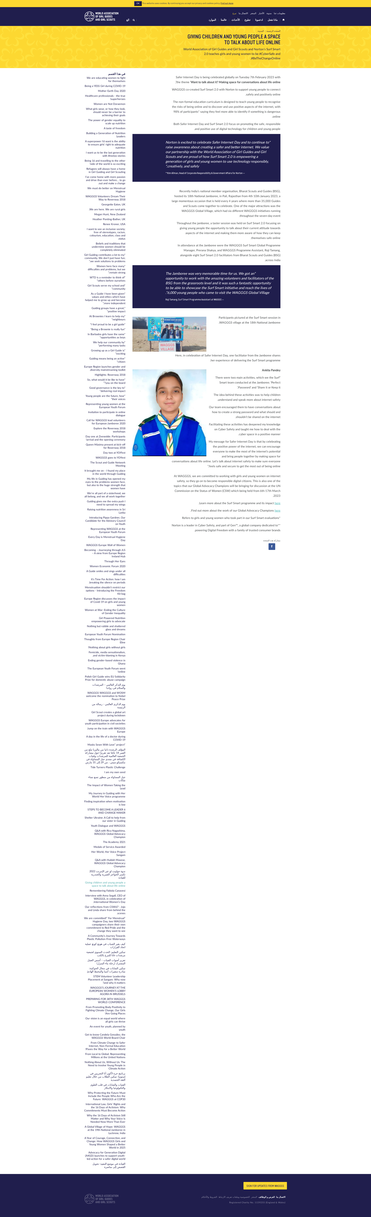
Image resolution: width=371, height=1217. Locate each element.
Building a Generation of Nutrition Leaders (105, 135)
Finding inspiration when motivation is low (104, 803)
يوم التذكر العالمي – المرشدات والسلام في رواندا (108, 686)
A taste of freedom (114, 128)
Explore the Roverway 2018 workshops (109, 430)
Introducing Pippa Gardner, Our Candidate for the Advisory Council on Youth (105, 520)
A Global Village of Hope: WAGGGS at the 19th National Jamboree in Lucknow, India (105, 1130)
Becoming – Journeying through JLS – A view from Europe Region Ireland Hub (104, 553)
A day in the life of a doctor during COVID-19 (105, 738)
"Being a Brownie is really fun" (107, 329)
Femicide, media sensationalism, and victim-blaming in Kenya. (107, 654)
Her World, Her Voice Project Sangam (108, 854)
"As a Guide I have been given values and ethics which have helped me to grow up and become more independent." (105, 299)
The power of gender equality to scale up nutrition (106, 122)
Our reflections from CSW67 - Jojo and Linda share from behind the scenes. (105, 910)
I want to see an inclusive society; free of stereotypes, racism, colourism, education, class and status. (106, 234)
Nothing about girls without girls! (106, 647)
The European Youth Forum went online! (106, 670)
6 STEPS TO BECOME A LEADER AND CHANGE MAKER (106, 811)
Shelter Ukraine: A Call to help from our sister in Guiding (105, 819)
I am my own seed (114, 772)
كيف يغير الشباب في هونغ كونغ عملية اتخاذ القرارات (105, 946)
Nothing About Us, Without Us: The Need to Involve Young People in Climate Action (105, 1065)
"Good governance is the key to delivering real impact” (107, 389)
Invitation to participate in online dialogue (106, 414)
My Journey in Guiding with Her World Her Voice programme (107, 795)
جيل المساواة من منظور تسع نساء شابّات (106, 779)
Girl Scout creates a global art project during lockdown (108, 714)
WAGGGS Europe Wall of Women (105, 545)
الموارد (212, 20)
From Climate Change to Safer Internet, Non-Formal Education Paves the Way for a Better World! (105, 1046)
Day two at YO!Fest (114, 453)
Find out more (227, 3)
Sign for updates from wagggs (265, 1186)
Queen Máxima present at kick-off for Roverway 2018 (105, 446)
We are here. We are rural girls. (107, 209)
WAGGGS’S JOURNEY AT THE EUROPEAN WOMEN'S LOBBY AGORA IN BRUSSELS (107, 991)
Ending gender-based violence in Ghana (106, 662)
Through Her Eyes (114, 561)
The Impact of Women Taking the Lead (106, 787)
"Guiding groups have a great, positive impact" (108, 310)
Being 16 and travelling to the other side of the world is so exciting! (105, 162)
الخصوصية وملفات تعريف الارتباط (234, 1197)
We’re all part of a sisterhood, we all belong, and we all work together (104, 495)
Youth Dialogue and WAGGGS (108, 826)
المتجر (253, 13)
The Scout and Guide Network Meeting (107, 464)
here (277, 503)
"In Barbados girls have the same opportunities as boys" (106, 336)
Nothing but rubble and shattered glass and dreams (106, 628)
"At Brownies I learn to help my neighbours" (107, 318)
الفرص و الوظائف (267, 1197)
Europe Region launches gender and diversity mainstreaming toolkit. (104, 368)
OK (138, 3)
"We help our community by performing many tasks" (109, 344)
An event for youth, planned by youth (107, 1028)
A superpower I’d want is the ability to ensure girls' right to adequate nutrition (105, 144)
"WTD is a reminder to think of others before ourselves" (107, 279)
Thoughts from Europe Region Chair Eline (104, 641)
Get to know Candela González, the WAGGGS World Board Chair (105, 1036)
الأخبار (261, 13)
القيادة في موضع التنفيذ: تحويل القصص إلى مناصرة (108, 1165)
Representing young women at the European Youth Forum (105, 406)
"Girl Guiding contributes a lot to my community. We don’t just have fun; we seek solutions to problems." (104, 258)
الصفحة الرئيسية (273, 31)
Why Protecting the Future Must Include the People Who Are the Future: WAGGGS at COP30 (106, 1096)
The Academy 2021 (114, 842)
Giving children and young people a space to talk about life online (105, 884)
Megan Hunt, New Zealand (109, 214)
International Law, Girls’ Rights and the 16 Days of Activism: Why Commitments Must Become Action (104, 1107)
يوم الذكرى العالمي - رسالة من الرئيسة (108, 706)
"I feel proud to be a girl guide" (107, 324)
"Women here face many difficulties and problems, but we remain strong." (106, 269)
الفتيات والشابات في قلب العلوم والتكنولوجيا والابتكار (108, 1086)
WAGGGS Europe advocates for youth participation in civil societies (105, 722)
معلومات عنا (279, 13)
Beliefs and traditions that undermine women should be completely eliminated (108, 246)
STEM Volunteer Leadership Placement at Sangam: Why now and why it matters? (106, 979)
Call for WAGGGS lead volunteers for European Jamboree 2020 (106, 422)
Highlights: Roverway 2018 (110, 375)
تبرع (234, 13)
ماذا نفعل (273, 20)
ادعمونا (259, 20)
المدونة (261, 31)
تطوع (247, 20)
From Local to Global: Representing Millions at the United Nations (105, 1056)
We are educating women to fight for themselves (106, 80)
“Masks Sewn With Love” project (106, 745)
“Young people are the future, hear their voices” (105, 398)
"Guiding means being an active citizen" (107, 360)
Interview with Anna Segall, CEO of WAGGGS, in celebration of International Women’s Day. (105, 898)
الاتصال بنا (243, 13)
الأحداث (236, 20)
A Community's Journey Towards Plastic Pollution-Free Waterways (106, 938)
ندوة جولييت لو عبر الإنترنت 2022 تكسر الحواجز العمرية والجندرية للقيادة (107, 874)
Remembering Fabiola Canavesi (107, 891)
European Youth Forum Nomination (105, 634)
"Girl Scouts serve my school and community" (106, 287)
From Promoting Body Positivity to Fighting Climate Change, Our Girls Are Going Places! (105, 1010)
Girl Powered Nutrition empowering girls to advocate (108, 620)
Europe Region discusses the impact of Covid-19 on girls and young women (104, 602)
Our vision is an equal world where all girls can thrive (105, 1020)
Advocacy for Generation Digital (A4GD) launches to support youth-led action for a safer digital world (105, 1155)
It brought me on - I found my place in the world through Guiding (104, 472)
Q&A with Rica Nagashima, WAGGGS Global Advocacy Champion (109, 834)
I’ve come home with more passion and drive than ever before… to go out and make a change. (105, 180)
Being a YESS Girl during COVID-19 (105, 86)
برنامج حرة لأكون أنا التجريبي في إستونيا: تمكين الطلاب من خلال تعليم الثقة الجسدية (105, 1076)
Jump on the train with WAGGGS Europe (106, 730)
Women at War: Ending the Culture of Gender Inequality (105, 612)
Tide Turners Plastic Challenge (108, 767)
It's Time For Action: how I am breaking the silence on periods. (107, 581)
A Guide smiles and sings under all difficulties (105, 573)
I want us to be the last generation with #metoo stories (105, 154)
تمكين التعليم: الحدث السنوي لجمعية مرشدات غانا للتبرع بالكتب (105, 954)
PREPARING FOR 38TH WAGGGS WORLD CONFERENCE (105, 1001)
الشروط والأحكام (209, 1197)
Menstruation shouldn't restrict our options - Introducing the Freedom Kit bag (105, 590)
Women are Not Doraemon (109, 104)
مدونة (269, 13)
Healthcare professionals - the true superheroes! (105, 98)
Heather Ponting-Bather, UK (109, 219)
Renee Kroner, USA (114, 224)
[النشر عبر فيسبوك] (272, 546)
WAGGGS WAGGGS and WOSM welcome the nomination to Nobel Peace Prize (105, 696)
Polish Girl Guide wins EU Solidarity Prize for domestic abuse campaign (105, 678)
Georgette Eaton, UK (113, 204)
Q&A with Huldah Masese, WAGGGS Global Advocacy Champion (109, 863)
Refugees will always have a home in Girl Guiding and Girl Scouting (105, 171)
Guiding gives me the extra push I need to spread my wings (106, 503)
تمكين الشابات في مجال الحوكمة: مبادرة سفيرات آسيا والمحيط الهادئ (106, 970)
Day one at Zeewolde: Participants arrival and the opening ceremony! (105, 438)
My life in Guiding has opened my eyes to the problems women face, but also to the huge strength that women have (105, 484)
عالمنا (224, 20)
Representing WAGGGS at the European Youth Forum (108, 531)
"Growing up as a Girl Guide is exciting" (108, 352)
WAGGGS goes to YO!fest (110, 458)
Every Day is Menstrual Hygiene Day (106, 539)
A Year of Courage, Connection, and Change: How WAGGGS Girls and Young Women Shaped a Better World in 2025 (104, 1143)
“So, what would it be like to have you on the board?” (106, 381)
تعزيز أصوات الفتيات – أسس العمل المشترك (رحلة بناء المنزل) (106, 962)
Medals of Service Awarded (109, 847)
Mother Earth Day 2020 (111, 91)
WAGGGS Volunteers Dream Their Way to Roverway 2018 (105, 198)
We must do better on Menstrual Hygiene (106, 190)
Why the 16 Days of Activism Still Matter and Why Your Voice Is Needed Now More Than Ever (106, 1118)
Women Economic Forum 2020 (107, 566)
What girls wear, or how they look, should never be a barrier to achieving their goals (105, 112)
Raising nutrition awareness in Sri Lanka (106, 511)
